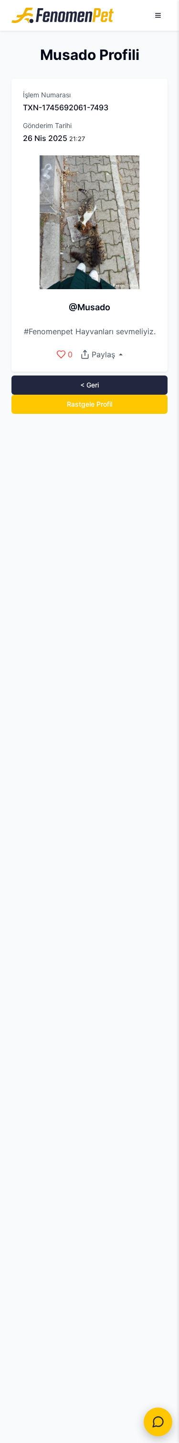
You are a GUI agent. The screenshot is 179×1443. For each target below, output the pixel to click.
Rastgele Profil (89, 404)
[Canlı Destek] (158, 1422)
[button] (101, 354)
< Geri (89, 385)
